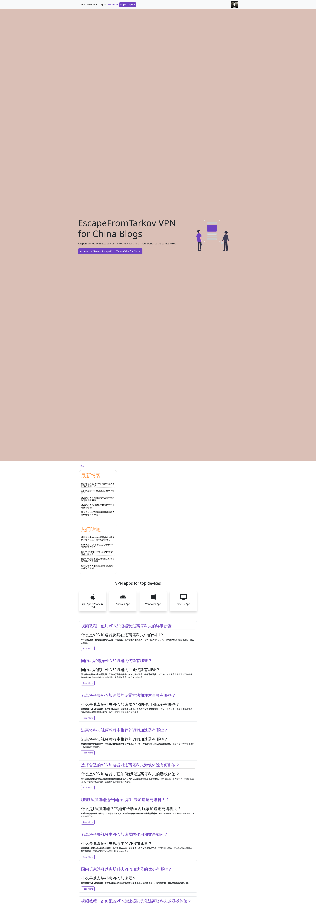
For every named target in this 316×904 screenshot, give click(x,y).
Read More (88, 648)
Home (82, 4)
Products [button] (91, 4)
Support (102, 4)
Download (113, 4)
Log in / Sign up (127, 4)
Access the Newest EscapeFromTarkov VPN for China (110, 251)
